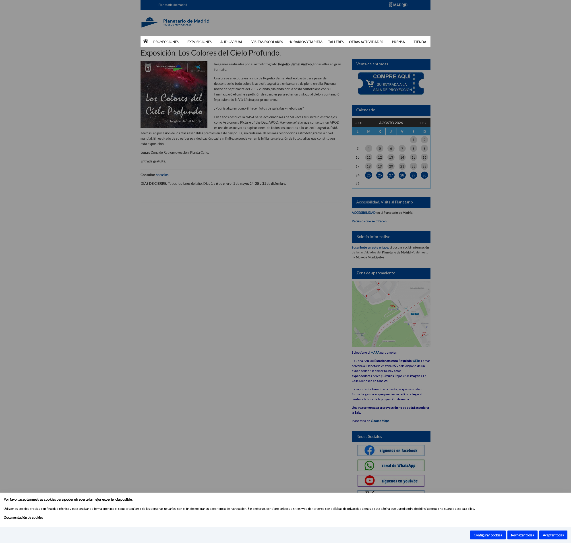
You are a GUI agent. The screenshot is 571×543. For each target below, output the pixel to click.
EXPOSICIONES (199, 42)
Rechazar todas (522, 535)
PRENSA (398, 42)
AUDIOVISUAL (231, 42)
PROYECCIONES (166, 42)
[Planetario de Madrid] (146, 41)
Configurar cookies (488, 535)
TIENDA (420, 42)
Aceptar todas (553, 535)
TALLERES (336, 42)
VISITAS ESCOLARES (267, 42)
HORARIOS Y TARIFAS (305, 42)
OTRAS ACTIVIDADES (366, 42)
